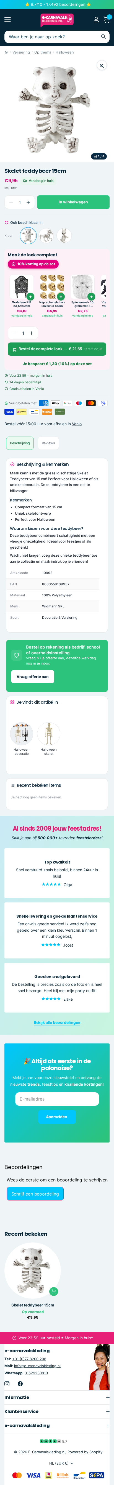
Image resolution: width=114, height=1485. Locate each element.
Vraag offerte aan (33, 676)
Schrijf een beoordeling (35, 1194)
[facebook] (20, 1383)
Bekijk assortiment (7, 19)
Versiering (21, 52)
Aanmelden (57, 1116)
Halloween (65, 52)
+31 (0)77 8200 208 (29, 1359)
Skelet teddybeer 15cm (32, 1305)
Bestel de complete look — (61, 348)
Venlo (77, 423)
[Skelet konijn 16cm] (64, 235)
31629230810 (36, 1373)
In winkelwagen (73, 202)
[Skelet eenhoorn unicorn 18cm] (46, 235)
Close (57, 1397)
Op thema (42, 52)
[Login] (96, 19)
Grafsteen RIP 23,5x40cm (21, 304)
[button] (28, 202)
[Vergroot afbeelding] (102, 65)
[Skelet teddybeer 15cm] (28, 235)
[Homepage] (6, 52)
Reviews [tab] (48, 443)
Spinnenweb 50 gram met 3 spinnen (82, 304)
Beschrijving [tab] (20, 443)
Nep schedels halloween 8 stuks (52, 304)
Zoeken (103, 37)
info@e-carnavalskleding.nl (37, 1366)
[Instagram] (6, 1383)
